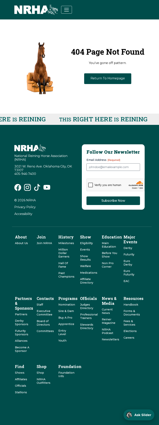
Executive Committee (44, 312)
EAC (126, 281)
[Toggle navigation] (66, 10)
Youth (62, 340)
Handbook (131, 304)
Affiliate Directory (86, 280)
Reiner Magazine (108, 321)
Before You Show (109, 254)
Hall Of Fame (63, 264)
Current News (107, 311)
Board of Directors (43, 322)
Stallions (21, 392)
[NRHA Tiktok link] (37, 189)
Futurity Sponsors (21, 332)
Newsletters (110, 339)
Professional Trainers (89, 316)
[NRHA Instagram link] (27, 189)
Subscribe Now (113, 200)
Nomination (66, 304)
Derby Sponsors (21, 322)
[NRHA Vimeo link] (46, 189)
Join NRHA (44, 243)
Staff (40, 304)
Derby (128, 248)
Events (85, 249)
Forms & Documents (132, 312)
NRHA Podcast (107, 331)
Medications (88, 272)
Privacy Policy (25, 207)
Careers (129, 337)
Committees (45, 331)
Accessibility (23, 214)
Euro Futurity (129, 272)
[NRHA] (36, 10)
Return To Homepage (108, 78)
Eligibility (86, 243)
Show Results (85, 257)
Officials (20, 385)
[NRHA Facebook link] (17, 189)
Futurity (129, 254)
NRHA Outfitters (43, 381)
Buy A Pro (65, 317)
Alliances (21, 341)
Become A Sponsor (22, 349)
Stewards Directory (86, 326)
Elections (130, 331)
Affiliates (21, 379)
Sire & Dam (66, 311)
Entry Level (62, 332)
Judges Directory (86, 306)
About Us (21, 243)
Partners (21, 314)
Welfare (85, 266)
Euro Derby (128, 262)
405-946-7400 (25, 174)
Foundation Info (66, 374)
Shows (19, 372)
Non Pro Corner (108, 264)
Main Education (109, 244)
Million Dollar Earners (63, 253)
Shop (40, 372)
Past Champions (66, 274)
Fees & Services (129, 322)
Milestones (66, 243)
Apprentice (66, 324)
